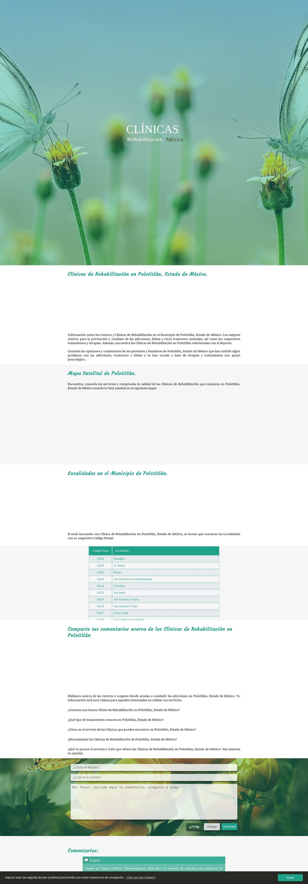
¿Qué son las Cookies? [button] (140, 877)
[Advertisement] (154, 305)
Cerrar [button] (290, 877)
